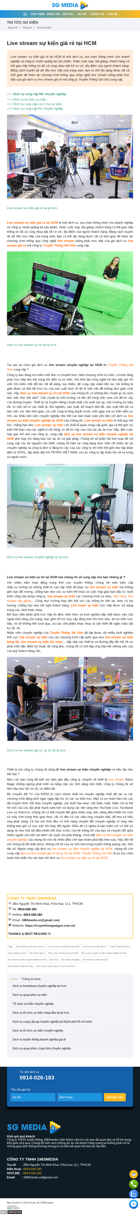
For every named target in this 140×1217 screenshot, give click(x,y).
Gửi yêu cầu (114, 1097)
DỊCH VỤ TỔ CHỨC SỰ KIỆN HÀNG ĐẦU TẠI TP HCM (41, 1012)
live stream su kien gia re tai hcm (30, 946)
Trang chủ (13, 27)
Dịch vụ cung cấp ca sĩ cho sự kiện (37, 104)
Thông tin (97, 14)
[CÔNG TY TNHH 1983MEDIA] (70, 5)
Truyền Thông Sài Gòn (59, 245)
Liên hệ (112, 14)
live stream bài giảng (70, 960)
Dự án (82, 14)
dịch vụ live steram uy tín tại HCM (44, 393)
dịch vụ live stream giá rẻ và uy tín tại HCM (50, 853)
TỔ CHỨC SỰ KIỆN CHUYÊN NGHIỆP (33, 1003)
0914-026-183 (27, 909)
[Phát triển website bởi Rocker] (13, 1207)
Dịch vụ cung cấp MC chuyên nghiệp (39, 94)
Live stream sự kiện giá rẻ (94, 946)
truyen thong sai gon (17, 953)
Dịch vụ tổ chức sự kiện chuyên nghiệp (38, 1030)
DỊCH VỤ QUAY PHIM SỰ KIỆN (30, 994)
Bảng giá (53, 14)
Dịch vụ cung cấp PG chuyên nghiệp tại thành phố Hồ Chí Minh (52, 1021)
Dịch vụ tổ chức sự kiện (29, 99)
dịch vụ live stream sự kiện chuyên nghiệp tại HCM (103, 953)
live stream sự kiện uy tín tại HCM (84, 858)
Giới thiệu (38, 14)
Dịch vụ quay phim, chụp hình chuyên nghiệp (42, 1048)
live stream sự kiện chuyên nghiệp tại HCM (27, 960)
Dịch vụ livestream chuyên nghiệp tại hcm (39, 985)
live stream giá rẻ (37, 953)
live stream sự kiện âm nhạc (20, 966)
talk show (119, 596)
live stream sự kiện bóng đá (95, 960)
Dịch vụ (68, 14)
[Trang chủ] (25, 14)
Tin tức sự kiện (44, 27)
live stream (116, 779)
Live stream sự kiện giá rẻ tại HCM (32, 222)
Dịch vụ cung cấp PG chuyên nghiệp (37, 108)
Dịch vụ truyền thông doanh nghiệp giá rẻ (39, 1039)
